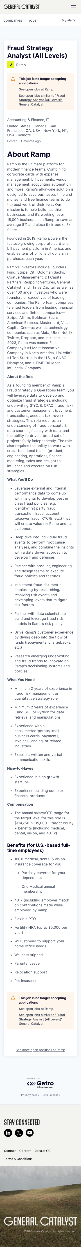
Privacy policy (30, 1094)
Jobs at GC (43, 1151)
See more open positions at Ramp (40, 1050)
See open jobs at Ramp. (36, 89)
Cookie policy (51, 1094)
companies (13, 20)
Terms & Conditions (18, 1159)
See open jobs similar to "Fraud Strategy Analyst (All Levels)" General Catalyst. (42, 100)
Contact (10, 1151)
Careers (25, 1151)
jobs (32, 20)
